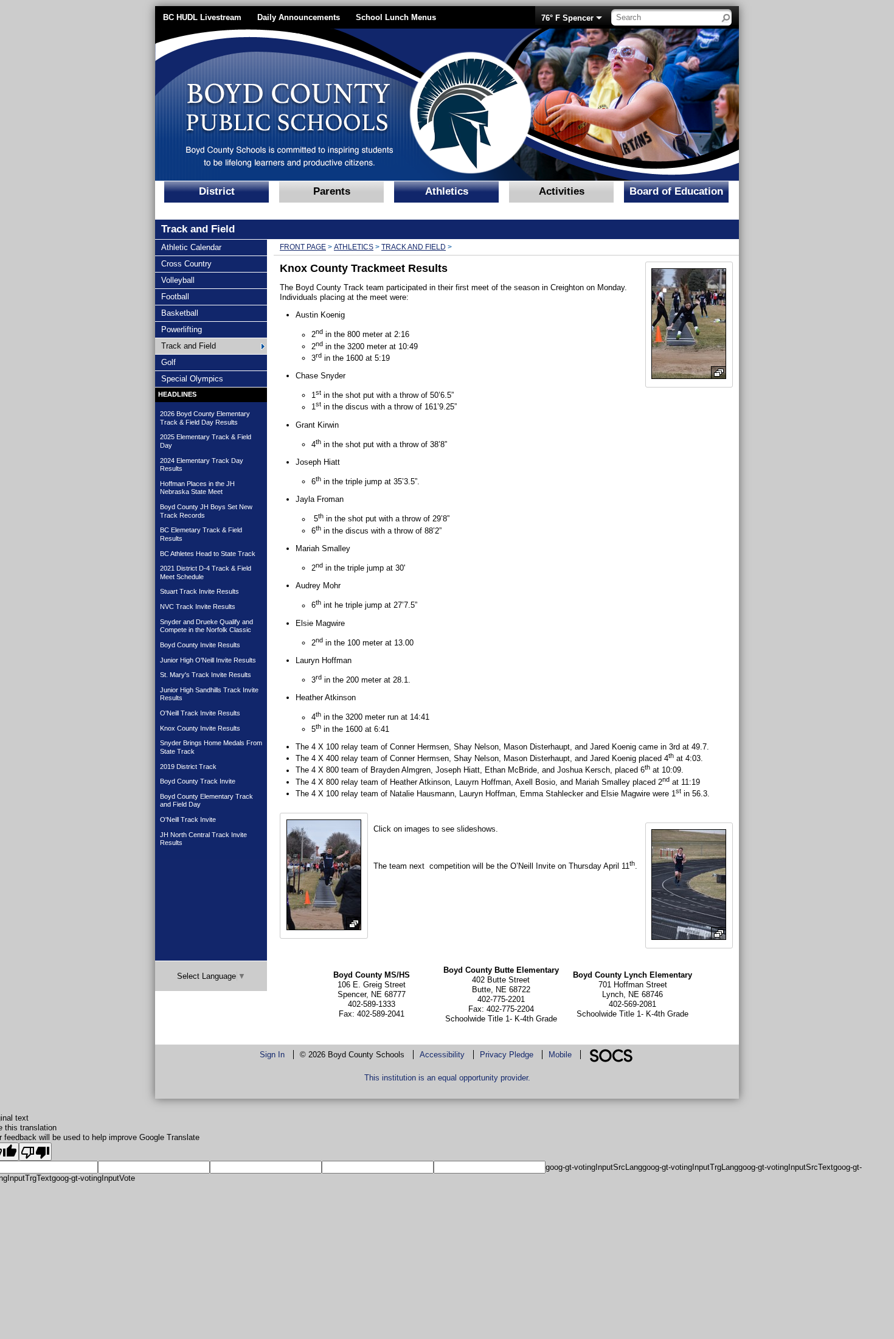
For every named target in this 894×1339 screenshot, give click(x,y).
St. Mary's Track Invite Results (205, 674)
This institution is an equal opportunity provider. (447, 1077)
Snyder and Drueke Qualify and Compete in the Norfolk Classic (206, 626)
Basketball (179, 313)
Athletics (446, 191)
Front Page (303, 247)
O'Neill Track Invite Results (200, 713)
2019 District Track (188, 766)
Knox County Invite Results (200, 728)
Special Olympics (192, 378)
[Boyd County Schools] (334, 105)
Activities (561, 191)
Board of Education (676, 191)
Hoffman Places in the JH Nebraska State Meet (197, 488)
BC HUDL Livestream (202, 17)
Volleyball (178, 280)
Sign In (272, 1054)
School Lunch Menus (396, 17)
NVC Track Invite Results (197, 606)
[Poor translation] (35, 1151)
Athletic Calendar (191, 247)
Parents (331, 191)
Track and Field (188, 345)
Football (176, 296)
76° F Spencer (567, 18)
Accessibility (442, 1054)
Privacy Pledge (506, 1054)
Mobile (560, 1054)
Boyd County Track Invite (197, 781)
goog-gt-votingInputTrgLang (690, 1167)
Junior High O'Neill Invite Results (208, 660)
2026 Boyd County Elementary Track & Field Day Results (205, 418)
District (217, 191)
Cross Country (186, 263)
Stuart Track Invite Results (199, 591)
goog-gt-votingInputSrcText (785, 1167)
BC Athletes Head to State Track (207, 553)
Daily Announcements (298, 17)
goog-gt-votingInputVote (93, 1178)
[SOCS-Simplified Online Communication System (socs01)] (610, 1054)
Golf (176, 362)
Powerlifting (181, 329)
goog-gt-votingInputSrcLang (594, 1167)
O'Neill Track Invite (188, 819)
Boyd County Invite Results (200, 645)
